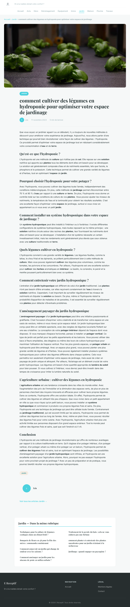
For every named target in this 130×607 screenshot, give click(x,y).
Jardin (81, 11)
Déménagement (48, 11)
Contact (101, 591)
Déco (36, 11)
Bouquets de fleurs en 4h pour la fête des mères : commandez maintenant (38, 541)
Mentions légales (105, 587)
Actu (29, 11)
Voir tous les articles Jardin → (33, 501)
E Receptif (10, 583)
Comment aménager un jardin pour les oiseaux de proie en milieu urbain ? (37, 558)
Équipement (63, 11)
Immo (73, 11)
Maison (90, 11)
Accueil (20, 11)
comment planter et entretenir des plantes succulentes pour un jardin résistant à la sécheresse (87, 543)
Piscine (100, 11)
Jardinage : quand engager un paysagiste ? (87, 551)
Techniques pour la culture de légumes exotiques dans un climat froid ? (37, 533)
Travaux (109, 11)
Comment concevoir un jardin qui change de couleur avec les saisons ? (39, 550)
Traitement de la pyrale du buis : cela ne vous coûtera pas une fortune (89, 533)
